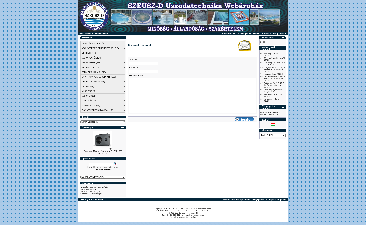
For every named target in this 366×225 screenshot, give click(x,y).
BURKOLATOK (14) (91, 105)
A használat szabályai (90, 191)
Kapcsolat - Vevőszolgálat (91, 194)
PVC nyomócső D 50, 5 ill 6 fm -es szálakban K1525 (274, 85)
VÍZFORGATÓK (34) (91, 58)
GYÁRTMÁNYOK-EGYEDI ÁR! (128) (99, 77)
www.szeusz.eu (197, 215)
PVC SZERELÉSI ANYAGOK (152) (98, 110)
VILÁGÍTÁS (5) (89, 91)
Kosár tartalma (269, 33)
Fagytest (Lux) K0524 (273, 74)
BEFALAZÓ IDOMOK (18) (94, 72)
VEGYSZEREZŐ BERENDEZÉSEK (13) (100, 48)
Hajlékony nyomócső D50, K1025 (273, 91)
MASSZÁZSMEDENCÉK (93, 43)
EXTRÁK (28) (88, 86)
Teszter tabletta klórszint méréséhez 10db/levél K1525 (274, 78)
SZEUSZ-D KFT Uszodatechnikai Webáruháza (191, 209)
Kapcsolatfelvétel (100, 33)
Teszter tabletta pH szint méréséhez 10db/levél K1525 (274, 69)
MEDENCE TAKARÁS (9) (93, 81)
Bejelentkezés (228, 33)
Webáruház (84, 33)
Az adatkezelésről (88, 189)
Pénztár (282, 33)
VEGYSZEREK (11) (91, 62)
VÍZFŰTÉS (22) (89, 96)
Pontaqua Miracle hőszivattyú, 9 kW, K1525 (103, 151)
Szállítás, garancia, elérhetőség (94, 187)
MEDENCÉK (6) (89, 53)
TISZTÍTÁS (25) (89, 101)
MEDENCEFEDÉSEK (91, 67)
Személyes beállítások (248, 33)
